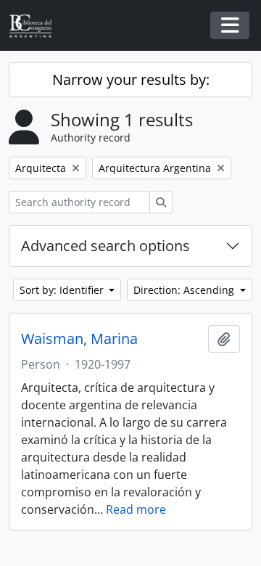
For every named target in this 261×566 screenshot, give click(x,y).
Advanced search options (105, 245)
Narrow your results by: (131, 79)
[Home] (36, 25)
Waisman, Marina (79, 339)
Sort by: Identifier (63, 290)
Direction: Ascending (185, 290)
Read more (136, 509)
